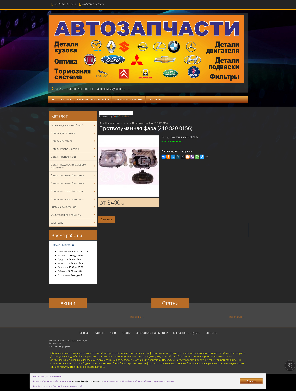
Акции (113, 333)
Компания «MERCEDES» (184, 137)
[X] (183, 157)
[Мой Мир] (173, 157)
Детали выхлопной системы (67, 191)
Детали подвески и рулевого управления (68, 166)
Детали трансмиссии (63, 156)
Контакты (155, 99)
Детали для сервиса (63, 133)
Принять (251, 381)
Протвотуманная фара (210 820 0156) (150, 123)
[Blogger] (188, 157)
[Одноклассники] (168, 157)
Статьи (126, 333)
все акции (135, 316)
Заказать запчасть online (93, 99)
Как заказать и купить (129, 99)
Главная (84, 333)
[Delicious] (202, 157)
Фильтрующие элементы (66, 214)
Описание (106, 219)
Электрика (57, 222)
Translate (124, 116)
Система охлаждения (63, 207)
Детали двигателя (61, 141)
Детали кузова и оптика (65, 148)
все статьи (235, 316)
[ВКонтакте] (164, 157)
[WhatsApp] (197, 157)
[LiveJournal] (178, 157)
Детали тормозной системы (67, 183)
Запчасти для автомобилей (67, 125)
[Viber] (192, 157)
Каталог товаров (113, 123)
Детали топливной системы (67, 175)
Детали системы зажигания (67, 199)
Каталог (66, 99)
